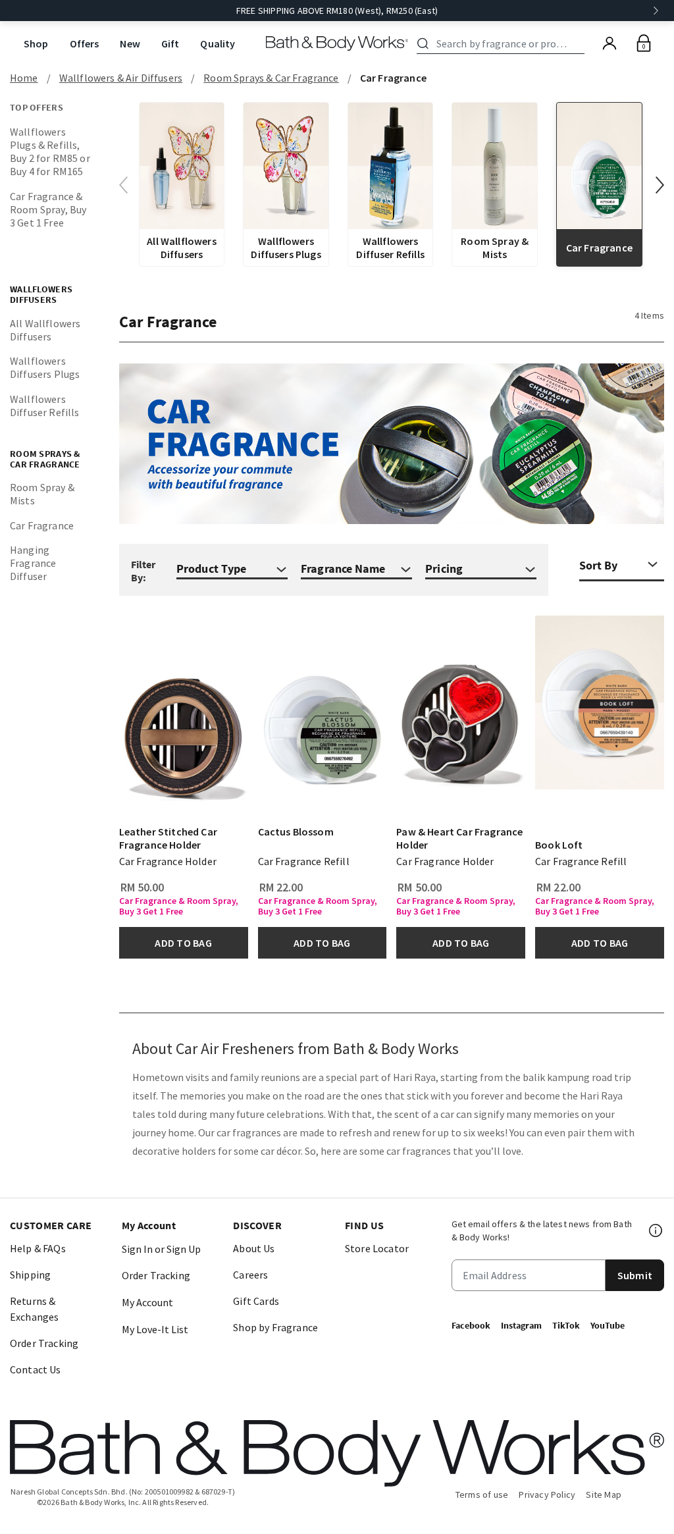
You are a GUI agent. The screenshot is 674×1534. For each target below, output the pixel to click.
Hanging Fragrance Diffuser (33, 563)
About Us (253, 1248)
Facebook (471, 1325)
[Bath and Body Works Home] (337, 43)
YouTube (607, 1325)
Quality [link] (217, 43)
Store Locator (377, 1248)
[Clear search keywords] (580, 43)
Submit (634, 1275)
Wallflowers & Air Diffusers (120, 77)
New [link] (130, 43)
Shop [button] (36, 43)
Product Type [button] (211, 568)
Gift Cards (256, 1301)
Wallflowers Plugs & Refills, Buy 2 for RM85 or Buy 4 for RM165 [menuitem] (50, 151)
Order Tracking (44, 1343)
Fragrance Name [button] (343, 568)
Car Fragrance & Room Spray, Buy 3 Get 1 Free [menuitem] (48, 209)
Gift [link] (170, 43)
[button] (660, 185)
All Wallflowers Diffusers (45, 330)
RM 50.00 (142, 887)
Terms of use (482, 1494)
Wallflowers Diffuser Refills (45, 405)
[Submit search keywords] (423, 43)
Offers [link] (84, 43)
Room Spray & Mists (42, 494)
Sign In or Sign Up (161, 1249)
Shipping (30, 1274)
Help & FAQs (38, 1248)
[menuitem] (36, 44)
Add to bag (183, 942)
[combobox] (503, 43)
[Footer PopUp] (656, 1230)
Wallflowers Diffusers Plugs (45, 367)
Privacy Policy (547, 1494)
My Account (147, 1302)
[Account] (609, 43)
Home (24, 77)
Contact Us (35, 1369)
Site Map (603, 1494)
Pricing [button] (444, 568)
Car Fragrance (42, 525)
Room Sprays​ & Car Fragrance (270, 77)
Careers (250, 1274)
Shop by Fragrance (275, 1327)
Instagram (521, 1325)
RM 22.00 (281, 887)
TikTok (566, 1325)
